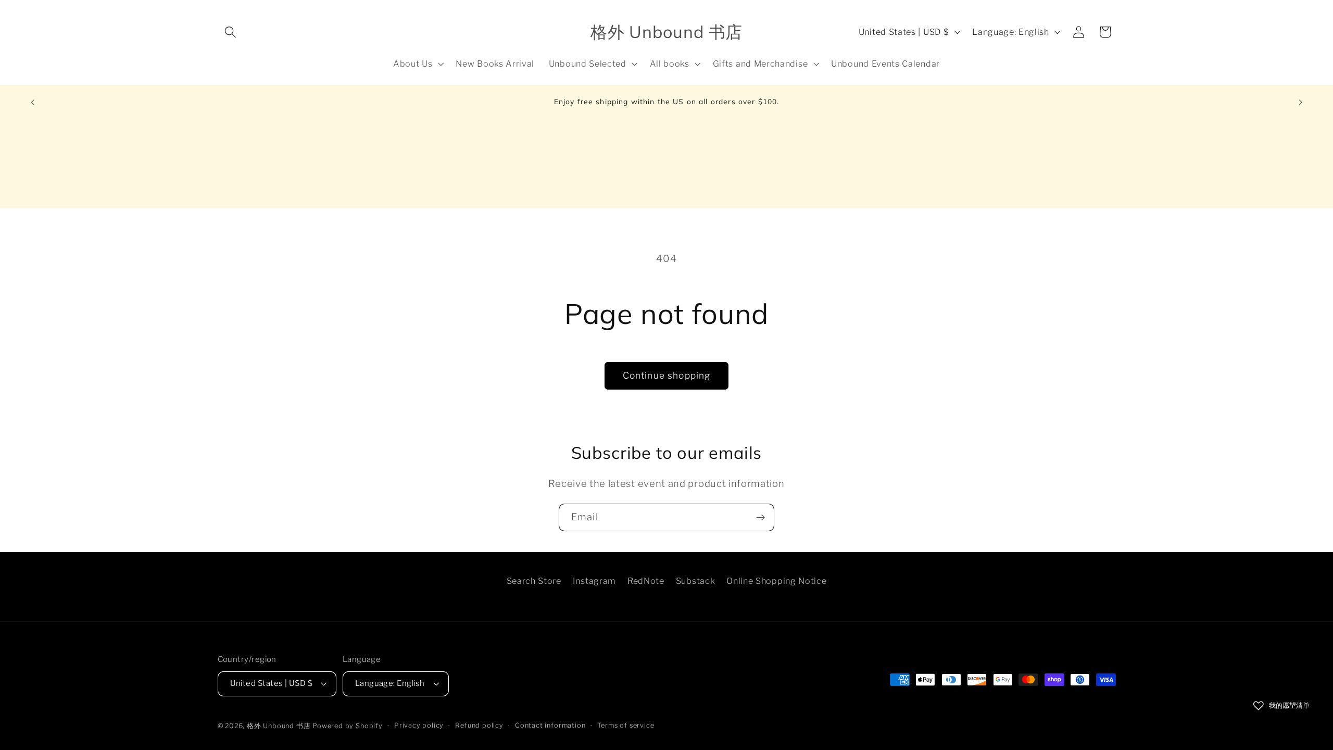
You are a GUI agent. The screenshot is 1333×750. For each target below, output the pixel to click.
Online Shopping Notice (776, 581)
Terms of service (626, 725)
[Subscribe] (760, 518)
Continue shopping (667, 375)
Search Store (534, 581)
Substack (695, 581)
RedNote (645, 581)
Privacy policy (419, 725)
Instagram (594, 581)
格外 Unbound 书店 (278, 726)
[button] (231, 32)
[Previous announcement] (32, 102)
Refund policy (479, 725)
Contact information (550, 725)
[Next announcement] (1300, 102)
